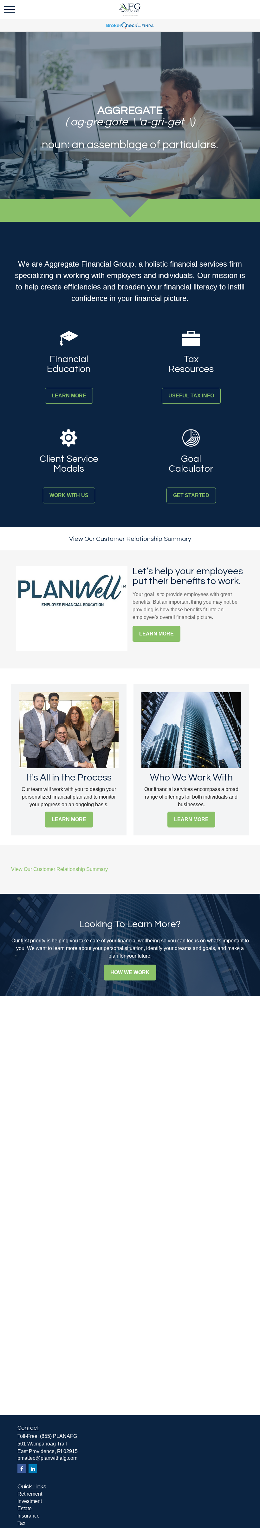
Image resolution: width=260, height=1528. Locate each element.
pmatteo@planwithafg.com (47, 1458)
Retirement (29, 1494)
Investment (29, 1501)
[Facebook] (21, 1468)
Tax (21, 1523)
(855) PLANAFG (58, 1436)
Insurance (28, 1515)
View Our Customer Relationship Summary (130, 539)
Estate (24, 1508)
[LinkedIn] (33, 1468)
